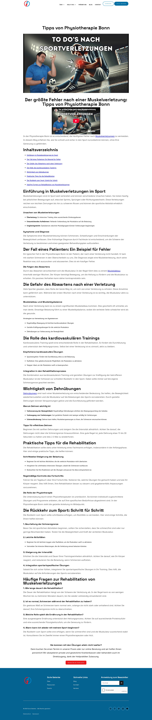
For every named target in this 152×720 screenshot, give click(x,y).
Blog (74, 681)
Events (49, 688)
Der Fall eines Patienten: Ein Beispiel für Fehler (44, 159)
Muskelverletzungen (105, 136)
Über (48, 681)
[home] (27, 3)
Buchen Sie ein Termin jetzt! (76, 662)
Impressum (35, 714)
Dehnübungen (30, 393)
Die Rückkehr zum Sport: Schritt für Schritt (42, 180)
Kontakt (76, 685)
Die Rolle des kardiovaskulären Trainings (41, 167)
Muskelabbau (114, 270)
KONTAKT (98, 4)
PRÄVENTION (82, 4)
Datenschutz (27, 714)
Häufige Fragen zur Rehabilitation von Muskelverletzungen (48, 184)
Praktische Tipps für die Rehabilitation (40, 176)
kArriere (108, 3)
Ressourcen (51, 685)
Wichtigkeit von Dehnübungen (38, 172)
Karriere (76, 688)
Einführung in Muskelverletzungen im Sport (42, 155)
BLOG (90, 4)
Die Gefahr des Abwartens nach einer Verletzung (44, 163)
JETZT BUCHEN (121, 3)
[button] (61, 4)
